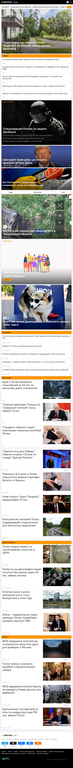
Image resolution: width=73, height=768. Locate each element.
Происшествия (32, 739)
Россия (4, 637)
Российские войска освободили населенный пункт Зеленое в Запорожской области (28, 135)
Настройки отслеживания (43, 753)
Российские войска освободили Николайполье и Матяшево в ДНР (22, 141)
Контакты (16, 751)
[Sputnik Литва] (7, 3)
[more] (70, 52)
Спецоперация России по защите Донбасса (36, 122)
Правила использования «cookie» (56, 751)
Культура (40, 739)
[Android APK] (6, 758)
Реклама (10, 751)
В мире (3, 739)
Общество (16, 739)
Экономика (23, 739)
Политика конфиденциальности (27, 751)
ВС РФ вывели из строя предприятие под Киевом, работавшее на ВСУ (24, 138)
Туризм (46, 739)
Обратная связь (31, 753)
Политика (9, 739)
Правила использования (41, 751)
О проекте (3, 751)
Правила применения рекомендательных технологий (13, 753)
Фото (5, 286)
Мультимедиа (53, 739)
